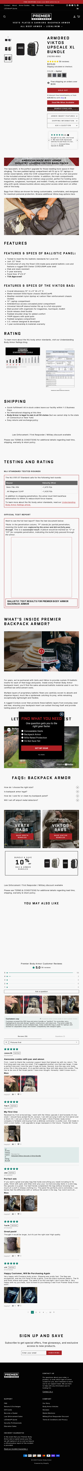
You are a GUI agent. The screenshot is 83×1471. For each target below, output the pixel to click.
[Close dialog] (61, 714)
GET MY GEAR (41, 748)
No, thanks (41, 754)
